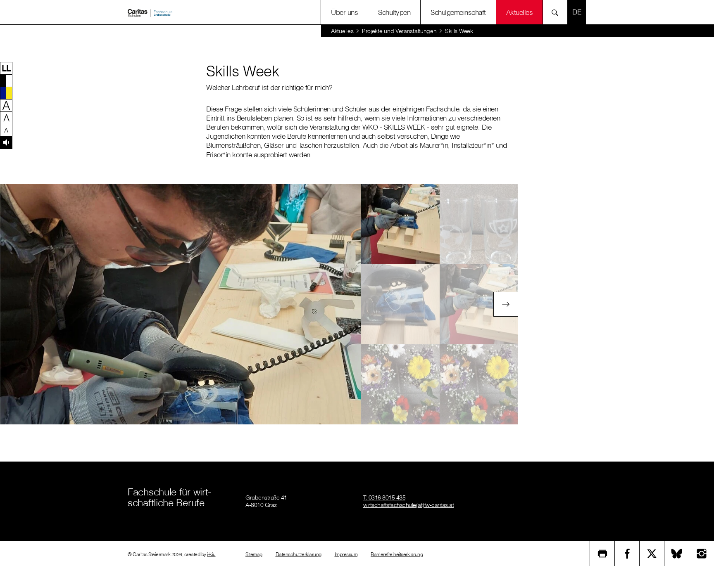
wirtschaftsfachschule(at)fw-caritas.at (408, 505)
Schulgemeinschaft (458, 12)
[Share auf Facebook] (627, 553)
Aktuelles (342, 31)
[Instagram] (701, 553)
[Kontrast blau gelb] (6, 93)
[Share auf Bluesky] (676, 553)
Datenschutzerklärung (298, 554)
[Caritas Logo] (150, 12)
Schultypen (394, 12)
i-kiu (211, 554)
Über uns (344, 12)
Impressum (346, 554)
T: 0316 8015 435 (384, 497)
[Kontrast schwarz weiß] (6, 80)
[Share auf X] (652, 553)
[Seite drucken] (602, 553)
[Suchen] (557, 12)
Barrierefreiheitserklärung (397, 554)
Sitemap (253, 554)
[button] (6, 68)
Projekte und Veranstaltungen (399, 31)
